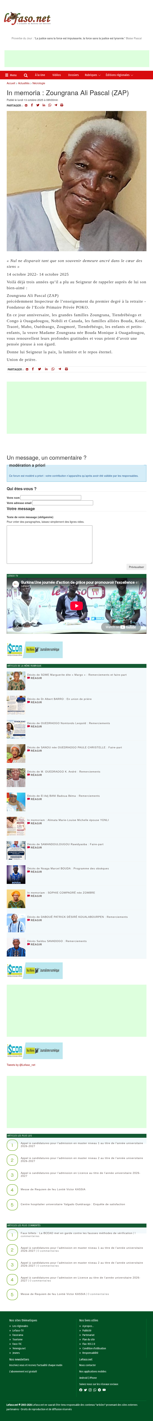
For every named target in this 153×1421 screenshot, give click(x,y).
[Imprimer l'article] (61, 105)
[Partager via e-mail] (26, 105)
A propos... (88, 1326)
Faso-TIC (17, 1344)
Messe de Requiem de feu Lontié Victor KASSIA (53, 1189)
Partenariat (88, 1335)
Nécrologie (38, 83)
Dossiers (73, 75)
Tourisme (18, 1339)
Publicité (86, 1330)
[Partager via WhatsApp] (49, 105)
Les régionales (20, 1326)
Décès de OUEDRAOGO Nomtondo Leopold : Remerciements (68, 723)
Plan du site (88, 1339)
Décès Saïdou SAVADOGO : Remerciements (57, 941)
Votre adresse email (19, 503)
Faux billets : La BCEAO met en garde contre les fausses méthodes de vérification (76, 1233)
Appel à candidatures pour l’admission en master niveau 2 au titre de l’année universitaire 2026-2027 (82, 1159)
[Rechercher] (26, 76)
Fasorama (18, 1335)
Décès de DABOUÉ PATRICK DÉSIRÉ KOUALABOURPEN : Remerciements (77, 916)
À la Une (40, 75)
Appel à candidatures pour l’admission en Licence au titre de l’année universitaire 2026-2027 (80, 1174)
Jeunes (16, 1353)
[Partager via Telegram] (55, 105)
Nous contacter (87, 1365)
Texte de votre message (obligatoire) (30, 517)
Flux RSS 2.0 (88, 1344)
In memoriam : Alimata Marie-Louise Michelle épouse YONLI (68, 820)
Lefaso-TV (18, 1330)
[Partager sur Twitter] (37, 105)
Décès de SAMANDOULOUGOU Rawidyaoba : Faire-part (65, 844)
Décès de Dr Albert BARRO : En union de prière (59, 698)
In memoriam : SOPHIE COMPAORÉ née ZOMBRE (61, 892)
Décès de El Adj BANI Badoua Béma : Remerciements (63, 795)
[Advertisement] (76, 58)
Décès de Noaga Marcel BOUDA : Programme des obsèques (68, 868)
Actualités (23, 83)
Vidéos (56, 75)
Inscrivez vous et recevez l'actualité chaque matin (35, 1365)
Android (83, 1377)
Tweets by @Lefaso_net (21, 1065)
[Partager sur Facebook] (31, 105)
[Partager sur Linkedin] (43, 105)
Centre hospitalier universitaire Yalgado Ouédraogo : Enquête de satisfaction (73, 1204)
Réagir (36, 678)
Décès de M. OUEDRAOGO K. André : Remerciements (63, 771)
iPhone (93, 1377)
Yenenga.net (19, 1348)
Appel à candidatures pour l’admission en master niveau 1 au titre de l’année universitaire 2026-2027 (82, 1144)
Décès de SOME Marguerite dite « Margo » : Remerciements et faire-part (77, 674)
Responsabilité (90, 1353)
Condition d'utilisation (94, 1348)
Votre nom (13, 497)
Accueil (11, 83)
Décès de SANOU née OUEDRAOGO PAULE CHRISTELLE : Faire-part (74, 747)
